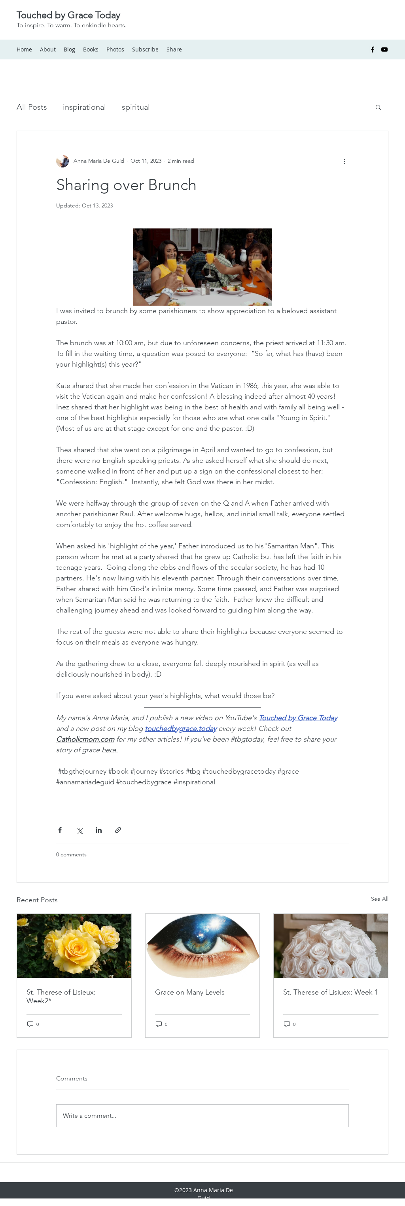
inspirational (84, 107)
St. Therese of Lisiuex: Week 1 (330, 992)
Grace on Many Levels (190, 992)
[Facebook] (373, 49)
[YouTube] (384, 49)
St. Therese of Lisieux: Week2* (61, 996)
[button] (378, 107)
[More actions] (344, 161)
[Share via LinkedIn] (98, 830)
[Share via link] (118, 830)
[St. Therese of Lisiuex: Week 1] (331, 946)
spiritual (136, 107)
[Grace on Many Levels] (203, 946)
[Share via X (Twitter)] (79, 830)
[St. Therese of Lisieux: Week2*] (74, 946)
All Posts (32, 107)
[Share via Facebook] (60, 830)
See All (379, 898)
